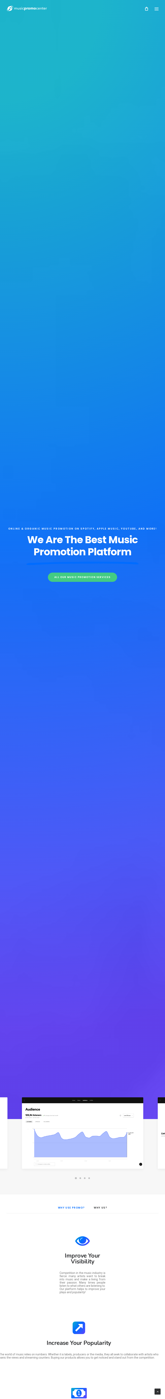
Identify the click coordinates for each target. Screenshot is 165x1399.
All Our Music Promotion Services (82, 577)
